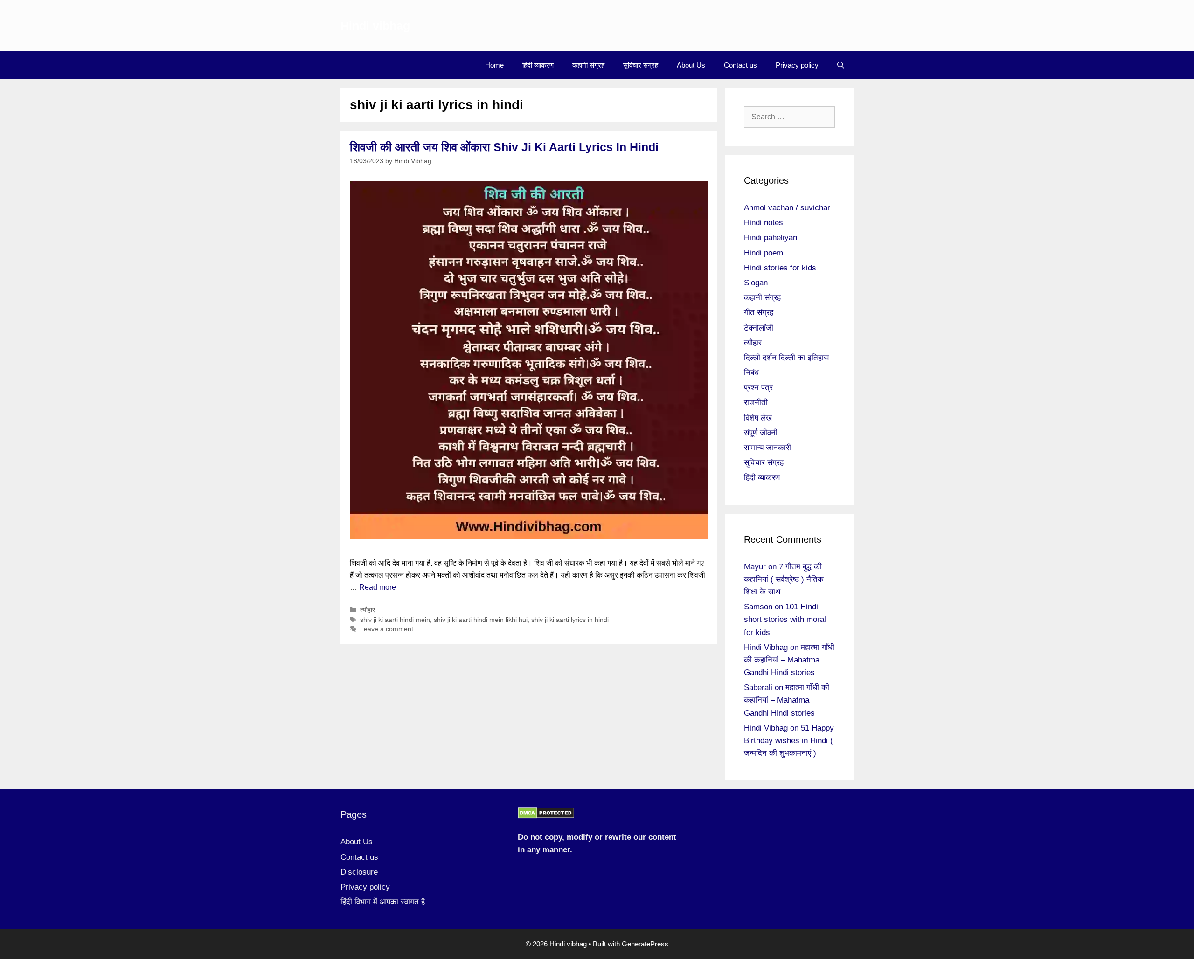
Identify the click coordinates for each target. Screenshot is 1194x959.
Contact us (740, 65)
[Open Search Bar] (841, 65)
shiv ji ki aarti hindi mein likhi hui (481, 619)
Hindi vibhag (375, 25)
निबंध (751, 372)
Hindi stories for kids (780, 267)
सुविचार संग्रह (640, 65)
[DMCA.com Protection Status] (546, 816)
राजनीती (756, 402)
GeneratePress (645, 944)
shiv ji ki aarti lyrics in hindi (570, 619)
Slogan (756, 282)
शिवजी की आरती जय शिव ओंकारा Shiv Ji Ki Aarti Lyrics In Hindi (504, 146)
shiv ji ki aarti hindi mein (395, 619)
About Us (691, 65)
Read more (377, 587)
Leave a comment (386, 629)
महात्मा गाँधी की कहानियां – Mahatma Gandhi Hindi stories (789, 660)
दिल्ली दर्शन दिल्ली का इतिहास (786, 357)
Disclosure (359, 872)
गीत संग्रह (758, 312)
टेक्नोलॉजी (758, 328)
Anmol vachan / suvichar (787, 207)
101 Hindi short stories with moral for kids (785, 619)
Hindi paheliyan (770, 237)
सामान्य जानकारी (767, 447)
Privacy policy (797, 65)
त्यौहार (367, 610)
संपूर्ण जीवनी (760, 432)
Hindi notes (763, 222)
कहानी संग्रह (588, 65)
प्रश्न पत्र (758, 387)
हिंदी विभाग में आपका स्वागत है (382, 901)
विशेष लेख (758, 418)
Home (494, 65)
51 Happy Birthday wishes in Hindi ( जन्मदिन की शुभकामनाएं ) (789, 741)
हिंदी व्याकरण (538, 65)
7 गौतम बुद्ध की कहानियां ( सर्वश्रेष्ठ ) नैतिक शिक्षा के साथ (784, 579)
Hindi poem (763, 252)
